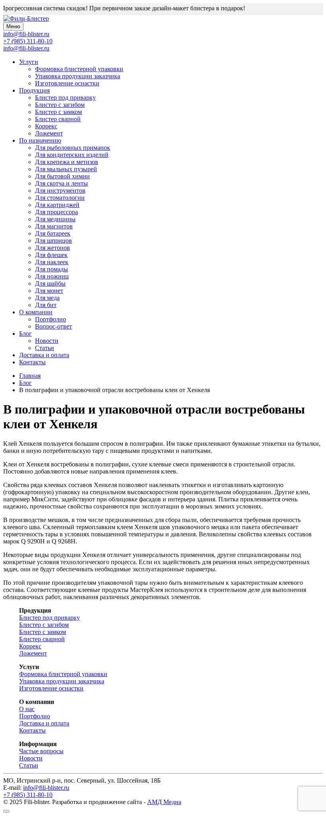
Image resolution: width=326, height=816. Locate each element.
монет (49, 290)
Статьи (44, 347)
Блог (25, 333)
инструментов (60, 190)
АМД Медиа (164, 802)
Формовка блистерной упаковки (79, 69)
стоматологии (60, 197)
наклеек (51, 262)
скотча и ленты (61, 183)
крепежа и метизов (66, 162)
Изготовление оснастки (67, 83)
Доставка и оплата (44, 355)
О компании (35, 312)
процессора (56, 212)
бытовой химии (62, 176)
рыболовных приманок (72, 147)
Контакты (32, 362)
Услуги (28, 61)
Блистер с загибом (60, 104)
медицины (55, 219)
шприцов (53, 240)
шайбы (50, 283)
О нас (27, 709)
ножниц (52, 276)
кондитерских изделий (72, 154)
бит (45, 305)
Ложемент (49, 133)
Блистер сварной (58, 119)
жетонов (52, 247)
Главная (30, 375)
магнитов (54, 226)
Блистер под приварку (65, 97)
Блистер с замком (58, 111)
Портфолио (50, 319)
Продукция (34, 90)
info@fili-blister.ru (26, 48)
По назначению (40, 140)
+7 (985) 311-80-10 (27, 41)
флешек (51, 254)
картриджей (57, 204)
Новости (46, 340)
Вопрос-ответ (53, 326)
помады (51, 269)
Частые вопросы (41, 751)
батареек (52, 233)
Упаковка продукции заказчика (77, 76)
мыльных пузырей (66, 169)
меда (47, 297)
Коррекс (46, 126)
